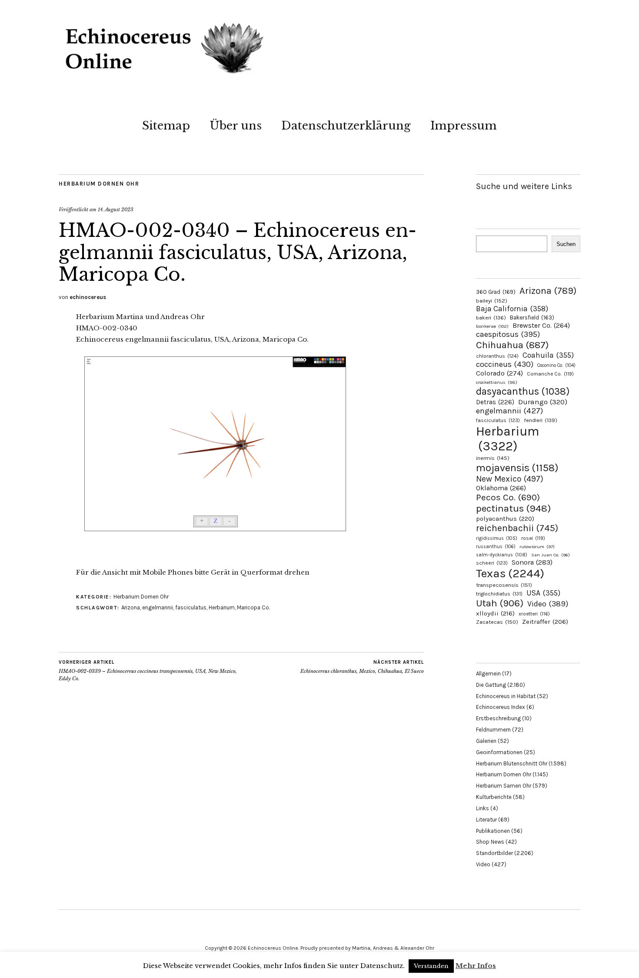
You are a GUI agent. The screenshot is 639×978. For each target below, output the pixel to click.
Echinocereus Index (500, 707)
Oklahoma (501, 488)
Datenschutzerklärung (346, 126)
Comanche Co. (550, 374)
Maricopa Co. (253, 607)
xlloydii (495, 613)
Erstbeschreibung (498, 718)
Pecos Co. (508, 497)
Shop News (490, 841)
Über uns (236, 126)
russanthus (496, 546)
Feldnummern (493, 729)
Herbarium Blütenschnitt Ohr (511, 763)
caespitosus (508, 334)
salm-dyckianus (501, 555)
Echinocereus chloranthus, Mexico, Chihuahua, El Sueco (362, 667)
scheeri (492, 563)
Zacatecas (497, 622)
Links (482, 808)
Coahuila (548, 355)
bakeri (491, 318)
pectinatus (513, 508)
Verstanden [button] (431, 966)
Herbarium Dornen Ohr (99, 183)
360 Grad (496, 292)
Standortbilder (494, 853)
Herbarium (222, 607)
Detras (495, 402)
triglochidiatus (499, 594)
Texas (510, 573)
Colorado (499, 373)
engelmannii (157, 607)
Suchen (566, 244)
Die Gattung (491, 685)
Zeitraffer (545, 621)
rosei (533, 538)
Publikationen (493, 831)
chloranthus (497, 356)
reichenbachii (517, 527)
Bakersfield (532, 317)
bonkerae (492, 326)
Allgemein (488, 673)
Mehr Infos (476, 965)
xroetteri (534, 614)
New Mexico (509, 479)
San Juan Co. (550, 555)
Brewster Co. (541, 325)
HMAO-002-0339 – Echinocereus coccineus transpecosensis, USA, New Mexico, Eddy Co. (148, 670)
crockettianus (496, 382)
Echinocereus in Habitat (506, 696)
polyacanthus (505, 518)
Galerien (486, 741)
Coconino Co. (556, 365)
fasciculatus (190, 607)
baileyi (491, 300)
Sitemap (166, 126)
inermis (492, 458)
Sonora (532, 562)
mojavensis (517, 468)
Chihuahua (512, 345)
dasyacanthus (523, 391)
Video (547, 604)
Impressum (463, 126)
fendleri (540, 420)
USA (543, 593)
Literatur (486, 819)
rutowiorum (537, 546)
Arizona (130, 607)
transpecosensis (504, 585)
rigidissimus (496, 538)
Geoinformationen (499, 752)
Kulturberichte (494, 797)
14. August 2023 (115, 209)
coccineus (504, 364)
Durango (542, 401)
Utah (499, 603)
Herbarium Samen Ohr (503, 785)
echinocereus (88, 297)
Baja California (512, 308)
